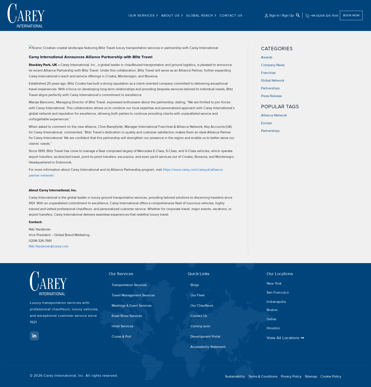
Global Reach (199, 15)
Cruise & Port (121, 336)
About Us (170, 15)
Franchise (268, 73)
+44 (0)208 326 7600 (324, 15)
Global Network (272, 80)
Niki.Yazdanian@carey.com (48, 246)
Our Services (142, 15)
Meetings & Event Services (132, 305)
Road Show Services (127, 316)
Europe (266, 123)
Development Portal (205, 336)
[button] (156, 15)
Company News (273, 65)
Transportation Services (129, 285)
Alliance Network (274, 115)
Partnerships (270, 88)
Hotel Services (122, 326)
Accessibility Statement (208, 347)
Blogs (194, 285)
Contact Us (231, 15)
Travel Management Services (133, 295)
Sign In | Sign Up (281, 15)
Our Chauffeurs (201, 305)
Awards (266, 57)
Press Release (271, 96)
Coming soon (200, 326)
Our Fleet (197, 295)
